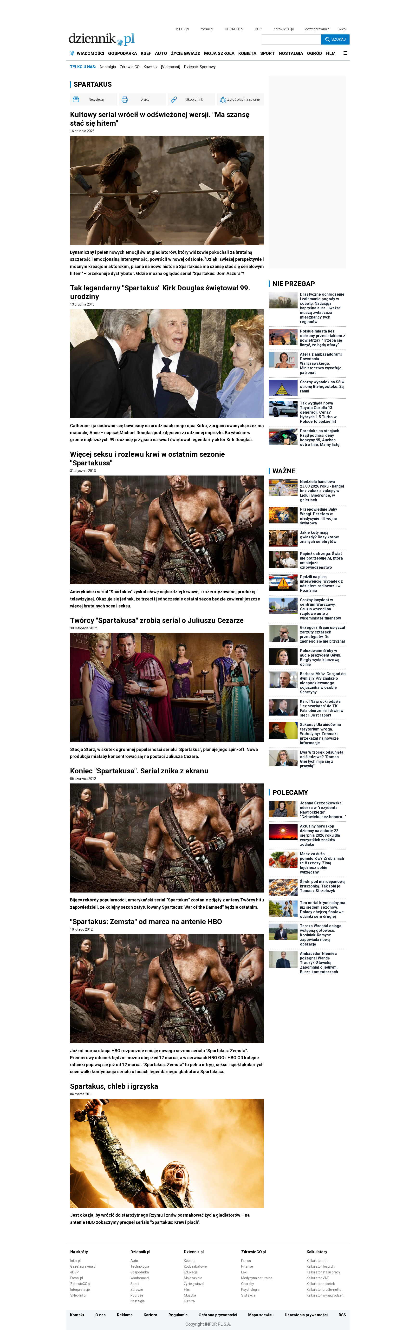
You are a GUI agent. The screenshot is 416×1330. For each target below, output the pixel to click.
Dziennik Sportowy (200, 67)
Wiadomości (139, 1278)
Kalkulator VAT (318, 1278)
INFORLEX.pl (234, 29)
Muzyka (190, 1295)
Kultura (189, 1301)
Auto (134, 1261)
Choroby (247, 1284)
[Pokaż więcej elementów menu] (345, 53)
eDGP (74, 1272)
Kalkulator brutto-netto (324, 1289)
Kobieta (189, 1261)
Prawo (246, 1261)
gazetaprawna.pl (317, 29)
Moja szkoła (193, 1278)
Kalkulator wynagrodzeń (325, 1295)
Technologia (139, 1266)
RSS (342, 1315)
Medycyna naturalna (256, 1278)
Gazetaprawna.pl (83, 1266)
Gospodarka (139, 1272)
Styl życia (248, 1295)
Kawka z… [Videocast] (161, 67)
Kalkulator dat (317, 1261)
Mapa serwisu (260, 1315)
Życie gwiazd (194, 1284)
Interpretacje (80, 1289)
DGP (258, 29)
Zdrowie (136, 1289)
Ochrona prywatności (218, 1315)
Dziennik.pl (140, 1252)
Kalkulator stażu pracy (323, 1272)
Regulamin (178, 1315)
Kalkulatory (317, 1252)
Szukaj (339, 39)
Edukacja (191, 1272)
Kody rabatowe (195, 1266)
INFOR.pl (182, 29)
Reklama (125, 1315)
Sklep (342, 29)
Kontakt (77, 1315)
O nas (100, 1315)
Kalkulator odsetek (321, 1284)
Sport (134, 1284)
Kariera (150, 1315)
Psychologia (250, 1289)
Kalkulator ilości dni (321, 1266)
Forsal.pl (76, 1278)
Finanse (247, 1266)
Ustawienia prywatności (306, 1315)
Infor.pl (75, 1261)
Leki (244, 1272)
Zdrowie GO (130, 67)
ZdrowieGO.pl (283, 29)
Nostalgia (108, 67)
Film (187, 1289)
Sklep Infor (78, 1295)
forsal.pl (207, 29)
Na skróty (79, 1252)
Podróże (136, 1295)
